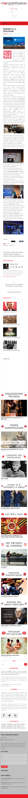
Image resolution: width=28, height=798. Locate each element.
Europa (18, 724)
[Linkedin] (19, 267)
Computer (8, 252)
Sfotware (6, 256)
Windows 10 (21, 256)
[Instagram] (16, 267)
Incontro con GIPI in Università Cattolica (12, 449)
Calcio (2, 728)
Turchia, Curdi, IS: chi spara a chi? (10, 311)
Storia (15, 726)
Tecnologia (15, 256)
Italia (14, 724)
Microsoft (6, 254)
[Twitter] (22, 267)
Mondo (10, 254)
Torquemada (14, 16)
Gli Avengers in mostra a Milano (9, 596)
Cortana (13, 252)
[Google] (13, 267)
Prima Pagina (14, 15)
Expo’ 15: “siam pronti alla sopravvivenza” (11, 337)
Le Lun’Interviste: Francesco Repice (10, 508)
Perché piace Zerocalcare (14, 292)
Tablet (10, 256)
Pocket (8, 243)
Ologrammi (15, 254)
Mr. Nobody (4, 567)
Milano (23, 728)
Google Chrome (19, 252)
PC (19, 254)
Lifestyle (5, 33)
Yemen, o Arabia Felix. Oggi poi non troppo (11, 324)
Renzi (19, 726)
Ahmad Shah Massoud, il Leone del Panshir (11, 350)
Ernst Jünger (4, 478)
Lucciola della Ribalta (6, 778)
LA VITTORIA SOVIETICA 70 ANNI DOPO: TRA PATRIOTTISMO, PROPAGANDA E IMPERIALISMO (12, 536)
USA (22, 726)
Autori (14, 18)
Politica (14, 728)
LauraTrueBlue (4, 782)
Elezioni (19, 728)
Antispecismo (10, 726)
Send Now (4, 766)
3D (4, 252)
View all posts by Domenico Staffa (10, 276)
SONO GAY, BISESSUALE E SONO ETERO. (10, 655)
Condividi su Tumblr (21, 241)
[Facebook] (11, 267)
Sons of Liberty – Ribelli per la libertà (11, 625)
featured (3, 724)
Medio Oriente (9, 728)
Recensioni (3, 726)
